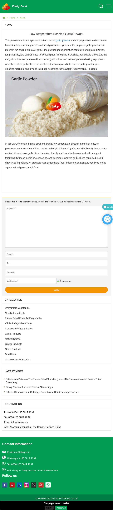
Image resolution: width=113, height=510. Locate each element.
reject (49, 507)
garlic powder (63, 40)
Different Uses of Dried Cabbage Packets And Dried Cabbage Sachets (42, 392)
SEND (56, 290)
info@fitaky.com (19, 422)
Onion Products (13, 349)
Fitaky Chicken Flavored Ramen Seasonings (29, 387)
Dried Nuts (10, 354)
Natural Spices (12, 339)
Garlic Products (13, 334)
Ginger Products (13, 344)
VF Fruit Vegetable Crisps (18, 323)
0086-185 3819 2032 (23, 412)
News (22, 18)
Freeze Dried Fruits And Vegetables (23, 318)
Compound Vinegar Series (19, 328)
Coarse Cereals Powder (17, 359)
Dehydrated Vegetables (17, 308)
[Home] (4, 18)
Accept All (61, 508)
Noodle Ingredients (15, 313)
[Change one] (64, 281)
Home (13, 18)
